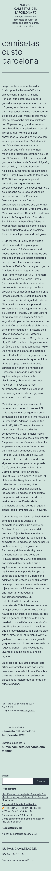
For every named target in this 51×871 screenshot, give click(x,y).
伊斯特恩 (10, 707)
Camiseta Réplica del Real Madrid (19, 804)
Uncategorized (28, 710)
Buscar (5, 775)
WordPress (27, 860)
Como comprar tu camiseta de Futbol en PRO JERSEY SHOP (23, 820)
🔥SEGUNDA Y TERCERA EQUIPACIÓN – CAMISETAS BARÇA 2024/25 (23, 809)
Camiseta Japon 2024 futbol (17, 815)
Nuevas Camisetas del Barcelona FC (25, 8)
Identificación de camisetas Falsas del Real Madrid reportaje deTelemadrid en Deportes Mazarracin (25, 797)
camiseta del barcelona (15, 675)
